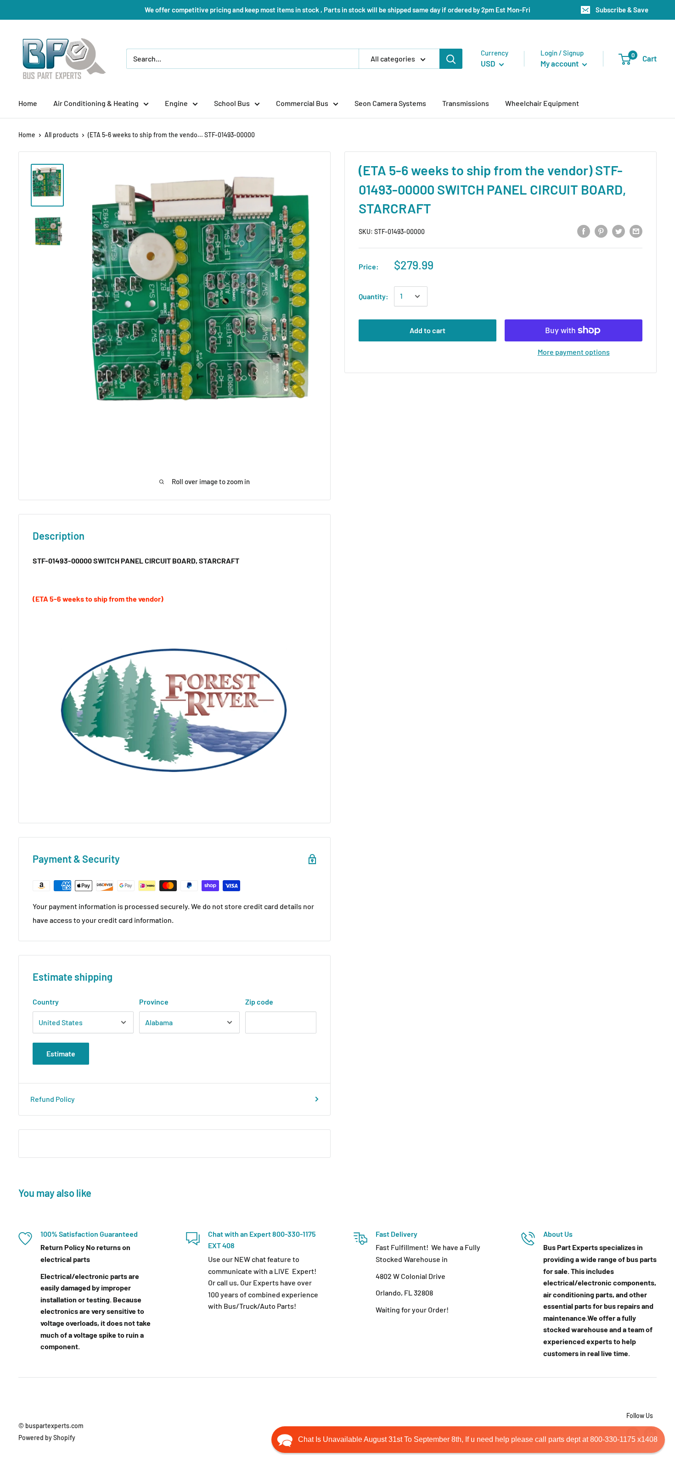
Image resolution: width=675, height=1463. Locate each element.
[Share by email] (636, 230)
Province (154, 1001)
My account (560, 63)
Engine (176, 103)
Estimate (60, 1053)
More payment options (574, 351)
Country (46, 1001)
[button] (468, 1439)
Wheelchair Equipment (542, 103)
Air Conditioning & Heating (96, 103)
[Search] (450, 59)
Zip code (259, 1001)
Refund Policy (52, 1098)
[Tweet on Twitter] (618, 230)
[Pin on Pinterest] (601, 230)
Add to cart (427, 330)
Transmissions (465, 103)
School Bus (232, 103)
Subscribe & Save (622, 10)
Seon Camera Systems (390, 103)
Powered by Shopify (46, 1437)
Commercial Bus (302, 103)
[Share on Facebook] (583, 230)
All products (62, 135)
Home (27, 103)
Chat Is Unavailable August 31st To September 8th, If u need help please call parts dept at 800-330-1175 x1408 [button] (478, 1439)
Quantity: (373, 296)
